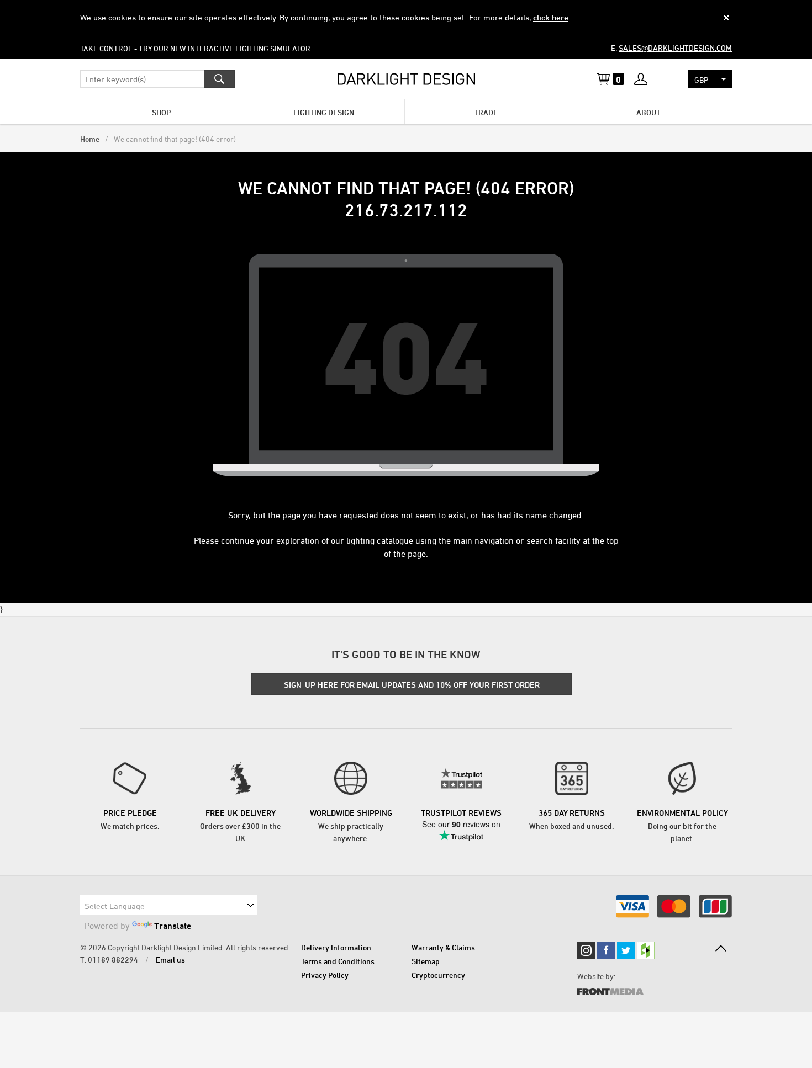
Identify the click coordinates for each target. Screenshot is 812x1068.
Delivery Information (336, 947)
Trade (486, 112)
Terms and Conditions (338, 961)
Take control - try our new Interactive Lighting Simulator (195, 48)
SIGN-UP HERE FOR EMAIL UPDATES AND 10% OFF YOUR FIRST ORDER (412, 684)
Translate (172, 926)
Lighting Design (323, 112)
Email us (170, 959)
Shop (161, 112)
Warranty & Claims (443, 947)
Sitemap (426, 961)
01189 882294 (113, 959)
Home (89, 139)
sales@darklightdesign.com (675, 47)
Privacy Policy (325, 975)
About (648, 112)
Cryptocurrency (438, 975)
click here (550, 17)
